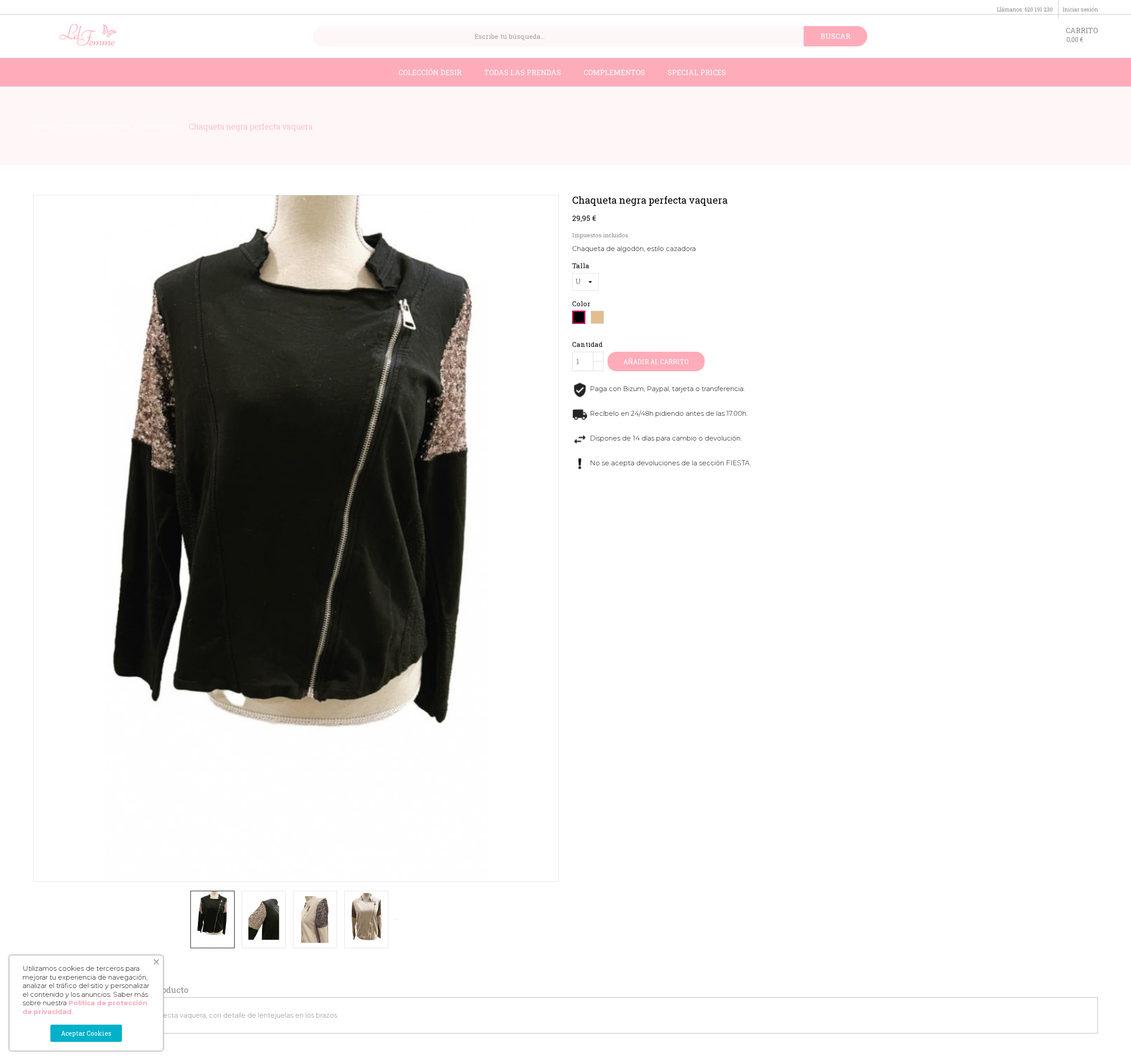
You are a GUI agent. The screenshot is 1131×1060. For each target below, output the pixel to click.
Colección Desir (430, 72)
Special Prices (697, 72)
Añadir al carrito (656, 361)
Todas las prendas (522, 72)
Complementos (614, 72)
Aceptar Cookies (86, 1033)
